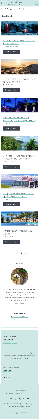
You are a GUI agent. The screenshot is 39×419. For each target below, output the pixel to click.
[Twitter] (20, 398)
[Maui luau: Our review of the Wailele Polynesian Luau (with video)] (19, 105)
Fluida (19, 413)
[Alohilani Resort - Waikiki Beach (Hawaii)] (19, 218)
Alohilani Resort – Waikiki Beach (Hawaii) (17, 232)
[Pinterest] (15, 398)
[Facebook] (24, 398)
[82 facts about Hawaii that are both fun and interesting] (19, 28)
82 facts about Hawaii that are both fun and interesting (19, 42)
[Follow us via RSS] (28, 398)
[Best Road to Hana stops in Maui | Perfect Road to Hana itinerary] (19, 143)
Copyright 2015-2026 (14, 393)
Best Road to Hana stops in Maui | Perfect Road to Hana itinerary (18, 157)
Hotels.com (6, 377)
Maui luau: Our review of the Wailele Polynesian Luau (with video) (19, 119)
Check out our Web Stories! (19, 317)
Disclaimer (29, 393)
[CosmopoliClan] (11, 3)
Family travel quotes (9, 336)
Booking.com (7, 371)
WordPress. (25, 413)
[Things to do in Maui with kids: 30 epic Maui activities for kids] (19, 181)
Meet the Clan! (19, 303)
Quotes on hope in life (10, 343)
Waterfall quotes (8, 339)
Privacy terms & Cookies (18, 390)
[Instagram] (11, 398)
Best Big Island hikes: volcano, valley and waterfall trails (19, 80)
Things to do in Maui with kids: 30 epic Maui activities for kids (18, 195)
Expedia (5, 374)
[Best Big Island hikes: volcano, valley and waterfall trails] (19, 67)
